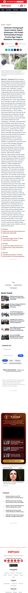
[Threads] (15, 50)
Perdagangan (13, 287)
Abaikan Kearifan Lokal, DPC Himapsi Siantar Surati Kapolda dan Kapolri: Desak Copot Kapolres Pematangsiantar (15, 498)
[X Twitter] (15, 561)
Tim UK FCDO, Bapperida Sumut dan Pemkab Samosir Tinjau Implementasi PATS (13, 247)
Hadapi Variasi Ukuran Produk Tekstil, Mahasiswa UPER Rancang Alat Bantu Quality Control (14, 512)
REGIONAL (8, 9)
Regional (9, 24)
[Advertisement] (14, 17)
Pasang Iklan (13, 585)
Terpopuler (17, 360)
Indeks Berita (7, 583)
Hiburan (21, 575)
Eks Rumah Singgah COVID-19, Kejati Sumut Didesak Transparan (13, 239)
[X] (18, 50)
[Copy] (21, 50)
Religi (5, 575)
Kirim (20, 355)
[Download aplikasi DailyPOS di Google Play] (13, 565)
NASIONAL (15, 9)
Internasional (19, 573)
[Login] (21, 6)
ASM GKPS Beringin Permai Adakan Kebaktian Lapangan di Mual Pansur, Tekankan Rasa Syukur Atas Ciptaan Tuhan (15, 517)
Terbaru (5, 360)
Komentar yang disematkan (15, 363)
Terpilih (11, 360)
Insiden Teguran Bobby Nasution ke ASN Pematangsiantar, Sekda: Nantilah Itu (15, 507)
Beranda (3, 24)
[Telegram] (9, 50)
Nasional (13, 573)
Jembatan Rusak (18, 285)
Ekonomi (10, 575)
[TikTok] (18, 561)
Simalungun (8, 285)
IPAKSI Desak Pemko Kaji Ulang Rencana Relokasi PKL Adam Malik (14, 232)
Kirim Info (21, 583)
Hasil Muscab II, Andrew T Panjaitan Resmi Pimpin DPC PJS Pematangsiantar (13, 255)
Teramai (5, 363)
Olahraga (16, 575)
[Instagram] (8, 561)
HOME (2, 9)
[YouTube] (22, 561)
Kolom (13, 577)
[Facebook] (12, 50)
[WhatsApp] (6, 50)
